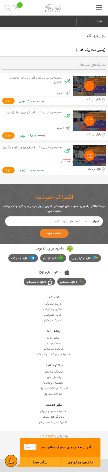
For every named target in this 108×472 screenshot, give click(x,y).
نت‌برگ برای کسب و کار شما (53, 354)
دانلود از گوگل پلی (81, 258)
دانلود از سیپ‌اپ (36, 281)
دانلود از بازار (50, 258)
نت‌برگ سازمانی (53, 371)
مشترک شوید (54, 233)
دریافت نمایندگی (53, 348)
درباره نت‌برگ (53, 303)
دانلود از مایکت (20, 258)
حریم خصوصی (53, 314)
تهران (99, 20)
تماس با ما (53, 337)
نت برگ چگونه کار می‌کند (53, 388)
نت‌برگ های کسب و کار (53, 422)
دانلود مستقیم (68, 281)
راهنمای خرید (53, 377)
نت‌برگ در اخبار (53, 320)
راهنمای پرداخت (53, 382)
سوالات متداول (53, 393)
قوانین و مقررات (53, 309)
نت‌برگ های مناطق (53, 416)
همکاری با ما (53, 343)
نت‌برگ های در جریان (53, 411)
